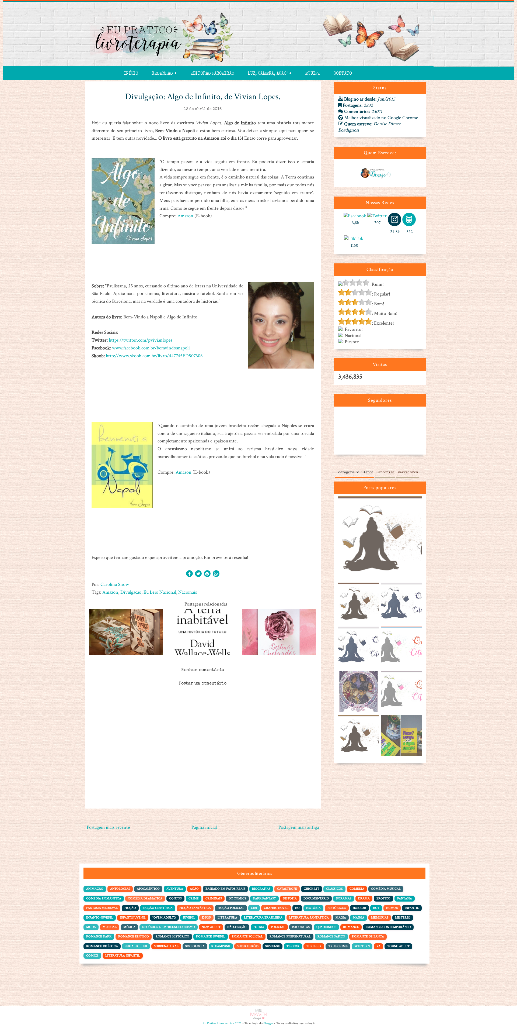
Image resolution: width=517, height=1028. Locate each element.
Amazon (185, 216)
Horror (359, 908)
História (313, 908)
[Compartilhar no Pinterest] (207, 574)
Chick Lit (311, 889)
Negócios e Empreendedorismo (168, 927)
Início (131, 74)
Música (129, 927)
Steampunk (220, 946)
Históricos (336, 908)
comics (92, 956)
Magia (341, 918)
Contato (343, 74)
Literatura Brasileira (263, 918)
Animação (94, 889)
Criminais (213, 898)
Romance (351, 927)
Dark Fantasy (264, 898)
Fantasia (404, 898)
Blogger (268, 1023)
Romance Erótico (133, 936)
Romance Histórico (172, 936)
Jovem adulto (164, 918)
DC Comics (237, 898)
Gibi (254, 908)
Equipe (312, 74)
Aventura (174, 889)
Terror (293, 946)
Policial (278, 927)
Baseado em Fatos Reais (225, 889)
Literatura (227, 918)
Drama (364, 898)
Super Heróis (247, 946)
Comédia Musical (386, 889)
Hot (376, 908)
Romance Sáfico (331, 936)
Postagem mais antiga (298, 827)
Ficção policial (231, 908)
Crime (193, 898)
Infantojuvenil (133, 918)
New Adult (211, 927)
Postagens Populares (354, 472)
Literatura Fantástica (309, 918)
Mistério (402, 918)
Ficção (130, 908)
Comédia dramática (145, 898)
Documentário (316, 898)
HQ (297, 908)
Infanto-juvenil (99, 918)
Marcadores (407, 472)
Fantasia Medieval (102, 908)
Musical (110, 927)
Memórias (379, 918)
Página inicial (204, 827)
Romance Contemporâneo (388, 927)
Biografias (261, 889)
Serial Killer (136, 946)
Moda (91, 927)
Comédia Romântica (103, 898)
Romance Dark (98, 936)
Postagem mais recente (108, 827)
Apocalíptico (148, 889)
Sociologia (195, 946)
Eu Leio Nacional (160, 592)
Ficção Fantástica (195, 908)
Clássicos (334, 889)
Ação (194, 889)
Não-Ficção (237, 927)
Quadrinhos (326, 927)
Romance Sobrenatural (290, 936)
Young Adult (398, 946)
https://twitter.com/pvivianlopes (140, 340)
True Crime (338, 946)
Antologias (120, 889)
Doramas (343, 898)
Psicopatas (301, 927)
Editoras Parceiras (212, 74)
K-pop (206, 918)
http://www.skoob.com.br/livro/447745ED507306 (154, 356)
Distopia (290, 898)
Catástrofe (287, 889)
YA (378, 946)
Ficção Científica (158, 908)
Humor (392, 908)
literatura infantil (122, 956)
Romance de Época (102, 946)
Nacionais (187, 592)
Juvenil (189, 918)
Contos (175, 898)
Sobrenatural (166, 946)
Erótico (383, 898)
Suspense (272, 946)
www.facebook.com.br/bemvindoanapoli (151, 348)
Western (362, 946)
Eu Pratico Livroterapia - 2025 (222, 1023)
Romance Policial (247, 936)
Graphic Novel (276, 908)
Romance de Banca (368, 936)
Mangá (358, 918)
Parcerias (385, 472)
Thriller (314, 946)
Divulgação (130, 592)
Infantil (412, 908)
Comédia (357, 889)
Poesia (258, 927)
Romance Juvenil (210, 936)
